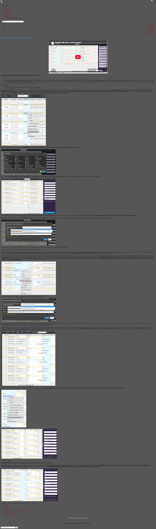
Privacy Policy (8, 514)
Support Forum (9, 13)
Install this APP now (6, 77)
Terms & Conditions (10, 515)
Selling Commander (10, 11)
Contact (7, 19)
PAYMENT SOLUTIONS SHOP (12, 17)
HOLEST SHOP (9, 16)
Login (6, 507)
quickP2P (7, 9)
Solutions (7, 12)
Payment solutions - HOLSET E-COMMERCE (16, 510)
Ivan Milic (2, 2)
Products (7, 8)
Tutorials (7, 15)
